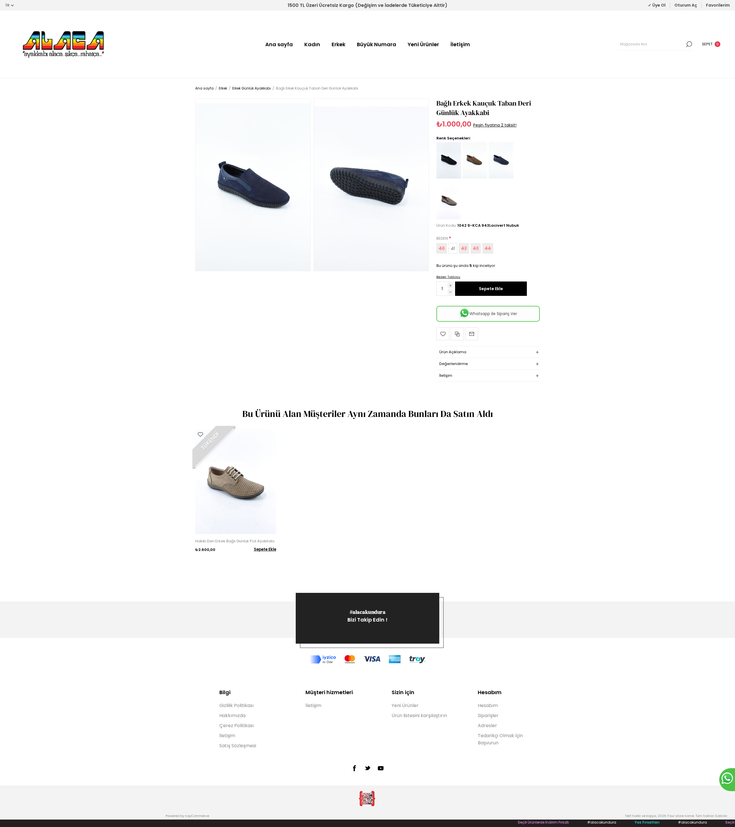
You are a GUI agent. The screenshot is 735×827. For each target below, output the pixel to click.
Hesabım (488, 705)
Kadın (312, 44)
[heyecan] (367, 768)
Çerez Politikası (236, 725)
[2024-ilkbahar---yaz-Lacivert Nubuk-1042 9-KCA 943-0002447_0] (253, 185)
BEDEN (442, 238)
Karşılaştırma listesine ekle (457, 333)
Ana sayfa (279, 44)
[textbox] (652, 44)
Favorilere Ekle (442, 333)
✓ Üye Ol (657, 5)
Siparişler (488, 715)
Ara (689, 44)
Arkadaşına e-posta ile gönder (471, 333)
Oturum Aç (685, 5)
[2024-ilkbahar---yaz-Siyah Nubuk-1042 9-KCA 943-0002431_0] (448, 177)
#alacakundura (368, 612)
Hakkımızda (232, 715)
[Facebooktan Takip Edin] (354, 768)
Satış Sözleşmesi (237, 745)
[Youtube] (380, 768)
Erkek (338, 44)
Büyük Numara (376, 44)
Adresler (487, 725)
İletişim (460, 44)
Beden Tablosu (448, 277)
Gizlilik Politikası (236, 705)
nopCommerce (197, 816)
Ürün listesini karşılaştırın (419, 715)
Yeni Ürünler (423, 44)
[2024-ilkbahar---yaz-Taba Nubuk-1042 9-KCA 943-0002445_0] (475, 177)
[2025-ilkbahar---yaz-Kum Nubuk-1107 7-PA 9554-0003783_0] (235, 481)
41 (453, 248)
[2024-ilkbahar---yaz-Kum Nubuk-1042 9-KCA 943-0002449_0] (448, 218)
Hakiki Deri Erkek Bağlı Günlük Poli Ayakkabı (234, 541)
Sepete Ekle (491, 289)
